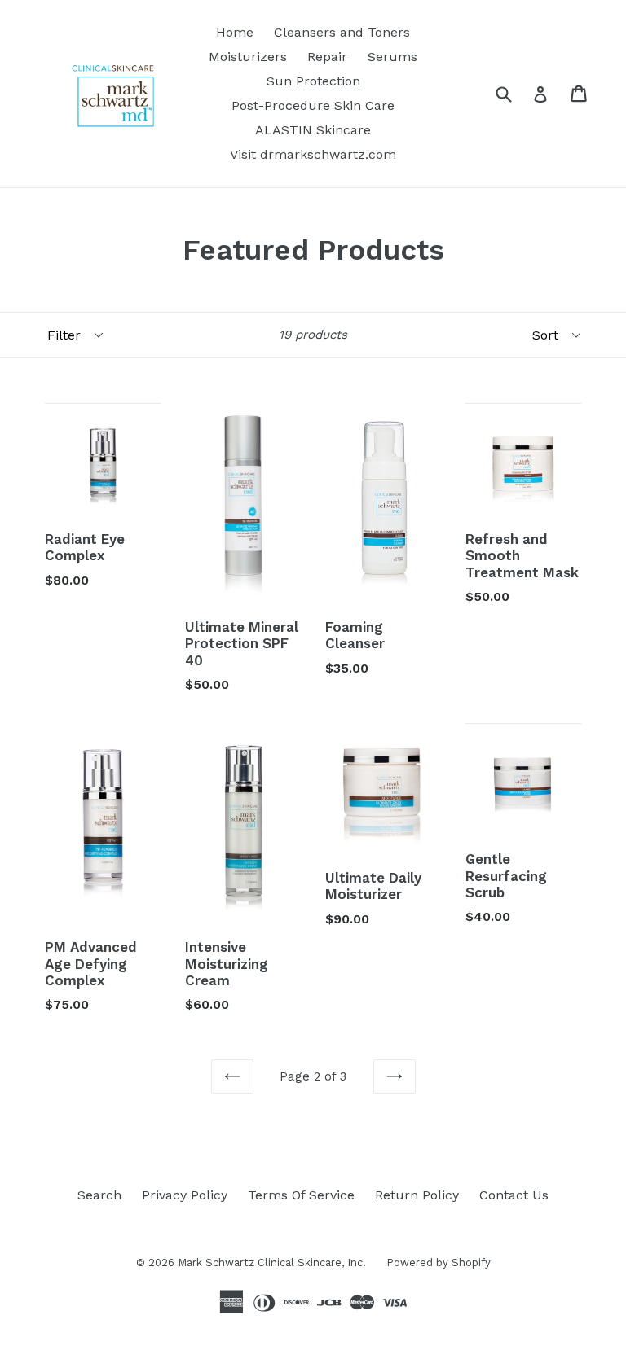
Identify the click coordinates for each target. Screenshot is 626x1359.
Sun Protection (313, 81)
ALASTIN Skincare (313, 130)
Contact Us (514, 1195)
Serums (392, 56)
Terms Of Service (301, 1195)
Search (99, 1195)
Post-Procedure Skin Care (313, 105)
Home (234, 32)
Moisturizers (248, 56)
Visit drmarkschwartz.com (313, 154)
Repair (327, 56)
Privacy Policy (184, 1195)
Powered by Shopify (438, 1262)
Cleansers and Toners (342, 32)
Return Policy (417, 1195)
